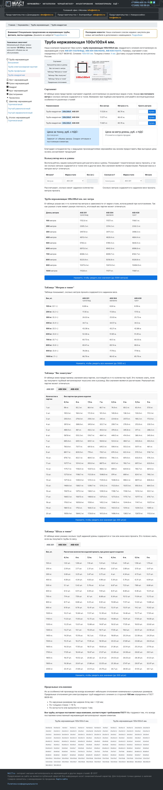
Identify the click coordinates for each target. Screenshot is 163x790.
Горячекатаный (15, 104)
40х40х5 (97, 741)
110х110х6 (105, 758)
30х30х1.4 (97, 734)
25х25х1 (105, 731)
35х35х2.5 (97, 738)
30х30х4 (146, 734)
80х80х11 (97, 755)
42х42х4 (129, 741)
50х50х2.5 (122, 745)
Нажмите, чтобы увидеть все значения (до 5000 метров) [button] (101, 278)
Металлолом (49, 4)
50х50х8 (81, 748)
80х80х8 (73, 755)
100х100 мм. (88, 53)
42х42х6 (146, 741)
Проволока (14, 98)
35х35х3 (105, 738)
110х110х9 (130, 758)
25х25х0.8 (89, 731)
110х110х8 (122, 758)
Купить (152, 112)
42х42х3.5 (122, 741)
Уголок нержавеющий (19, 117)
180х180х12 (49, 765)
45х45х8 (105, 745)
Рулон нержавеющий (19, 83)
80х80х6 (56, 755)
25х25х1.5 (130, 731)
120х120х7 (146, 758)
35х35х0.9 (65, 738)
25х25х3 (48, 734)
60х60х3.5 (122, 748)
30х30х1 (73, 734)
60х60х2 (97, 748)
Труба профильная (16, 71)
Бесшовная (13, 62)
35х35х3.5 (113, 738)
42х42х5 (138, 741)
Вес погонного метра (57, 68)
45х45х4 (73, 745)
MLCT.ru (11, 773)
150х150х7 (97, 762)
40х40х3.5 (81, 741)
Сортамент (57, 61)
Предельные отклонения (57, 82)
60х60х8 (56, 751)
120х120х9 (57, 762)
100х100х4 (57, 758)
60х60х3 (113, 748)
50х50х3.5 (138, 745)
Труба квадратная (16, 75)
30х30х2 (113, 734)
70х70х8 (121, 751)
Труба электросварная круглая (22, 67)
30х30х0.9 (65, 734)
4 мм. (113, 53)
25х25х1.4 (122, 731)
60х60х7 (48, 751)
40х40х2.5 (65, 741)
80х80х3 (129, 751)
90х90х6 (129, 755)
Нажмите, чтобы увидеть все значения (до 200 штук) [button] (101, 520)
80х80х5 (48, 755)
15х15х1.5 (130, 728)
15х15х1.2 (113, 728)
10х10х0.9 (57, 728)
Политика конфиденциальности (23, 784)
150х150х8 (105, 762)
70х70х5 (97, 751)
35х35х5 (129, 738)
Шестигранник (16, 94)
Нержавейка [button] (33, 4)
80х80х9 (81, 755)
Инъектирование (84, 4)
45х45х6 (89, 745)
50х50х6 (65, 748)
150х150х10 (122, 762)
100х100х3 (49, 758)
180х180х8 (130, 762)
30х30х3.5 (138, 734)
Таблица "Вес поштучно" (57, 75)
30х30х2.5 (122, 734)
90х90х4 (113, 755)
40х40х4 (89, 741)
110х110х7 (113, 758)
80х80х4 (146, 751)
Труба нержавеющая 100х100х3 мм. (72, 721)
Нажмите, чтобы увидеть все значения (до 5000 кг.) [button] (101, 363)
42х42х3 (113, 741)
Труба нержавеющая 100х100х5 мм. (130, 721)
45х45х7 (97, 745)
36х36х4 (138, 738)
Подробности (60, 35)
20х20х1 (48, 731)
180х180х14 (57, 765)
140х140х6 (65, 762)
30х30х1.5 (105, 734)
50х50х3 (129, 745)
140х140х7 (73, 762)
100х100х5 (65, 758)
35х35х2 (89, 738)
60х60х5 (138, 748)
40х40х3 (73, 741)
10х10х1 (64, 728)
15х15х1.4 (122, 728)
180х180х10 (146, 762)
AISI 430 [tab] (75, 389)
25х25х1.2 (113, 731)
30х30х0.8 (57, 734)
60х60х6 (146, 748)
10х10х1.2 (73, 728)
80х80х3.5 (138, 751)
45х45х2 (48, 745)
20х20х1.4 (65, 731)
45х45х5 (81, 745)
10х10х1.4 (81, 728)
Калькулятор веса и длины (57, 65)
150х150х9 (113, 762)
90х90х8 (146, 755)
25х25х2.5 (146, 731)
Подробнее (137, 35)
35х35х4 (121, 738)
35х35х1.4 (73, 738)
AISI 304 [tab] (62, 389)
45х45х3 (56, 745)
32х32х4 (48, 738)
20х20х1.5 (73, 731)
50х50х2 (113, 745)
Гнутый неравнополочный (20, 113)
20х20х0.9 (146, 728)
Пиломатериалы (103, 4)
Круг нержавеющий (18, 90)
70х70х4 (89, 751)
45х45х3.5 (65, 745)
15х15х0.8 (89, 728)
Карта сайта (62, 779)
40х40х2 (56, 741)
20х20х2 (81, 731)
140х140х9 (89, 762)
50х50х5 (56, 748)
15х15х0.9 (97, 728)
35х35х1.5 (81, 738)
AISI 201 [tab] (50, 389)
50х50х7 (73, 748)
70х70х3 (73, 751)
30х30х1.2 (81, 734)
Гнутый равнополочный (19, 108)
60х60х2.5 (105, 748)
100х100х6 (73, 758)
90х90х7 (137, 755)
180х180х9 (138, 762)
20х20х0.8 (138, 728)
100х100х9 (97, 758)
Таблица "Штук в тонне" (57, 79)
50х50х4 (146, 745)
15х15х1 (105, 728)
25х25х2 (138, 731)
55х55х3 (89, 748)
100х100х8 (89, 758)
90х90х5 (121, 755)
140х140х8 (81, 762)
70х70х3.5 (81, 751)
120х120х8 (49, 762)
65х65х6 (65, 751)
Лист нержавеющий (18, 80)
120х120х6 (138, 758)
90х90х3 (105, 755)
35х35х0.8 (57, 738)
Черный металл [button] (65, 4)
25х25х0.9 (97, 731)
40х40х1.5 (49, 741)
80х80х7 (64, 755)
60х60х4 (129, 748)
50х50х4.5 (49, 748)
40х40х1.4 (146, 738)
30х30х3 (129, 734)
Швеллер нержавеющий (20, 101)
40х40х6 (105, 741)
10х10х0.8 (49, 728)
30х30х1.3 (89, 734)
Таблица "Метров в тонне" (57, 72)
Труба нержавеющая (19, 59)
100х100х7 (81, 758)
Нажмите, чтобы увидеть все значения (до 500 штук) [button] (101, 675)
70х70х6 (105, 751)
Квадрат (13, 87)
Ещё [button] (115, 4)
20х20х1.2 (57, 731)
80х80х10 (89, 755)
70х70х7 (113, 751)
